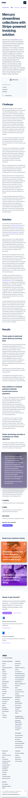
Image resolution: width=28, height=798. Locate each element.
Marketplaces (18, 681)
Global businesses (19, 677)
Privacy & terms (6, 765)
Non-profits (18, 705)
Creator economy (19, 691)
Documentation (19, 735)
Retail (16, 713)
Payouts (4, 703)
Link (3, 695)
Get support (5, 784)
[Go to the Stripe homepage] (4, 655)
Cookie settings (6, 776)
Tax (3, 713)
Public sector (18, 711)
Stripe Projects (19, 745)
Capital (4, 671)
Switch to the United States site (10, 794)
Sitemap (4, 774)
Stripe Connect (18, 227)
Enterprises (18, 663)
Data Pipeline (5, 681)
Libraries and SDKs (19, 743)
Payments (4, 701)
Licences (4, 772)
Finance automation (20, 675)
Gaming (17, 693)
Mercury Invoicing (17, 225)
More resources (6, 778)
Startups (17, 665)
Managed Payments (7, 697)
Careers (17, 755)
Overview (16, 7)
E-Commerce (18, 671)
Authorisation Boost (7, 667)
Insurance (17, 699)
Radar (3, 705)
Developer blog (19, 747)
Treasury (4, 717)
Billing (3, 669)
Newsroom (18, 757)
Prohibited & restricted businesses (5, 768)
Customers (5, 7)
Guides (4, 753)
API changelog (18, 741)
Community (5, 759)
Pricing (4, 663)
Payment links (5, 699)
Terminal (4, 715)
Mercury (17, 39)
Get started (6, 613)
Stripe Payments (13, 232)
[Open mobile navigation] (24, 2)
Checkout (4, 673)
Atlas (3, 665)
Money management (20, 683)
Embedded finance (20, 673)
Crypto (4, 679)
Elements (4, 683)
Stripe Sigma (5, 711)
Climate (4, 675)
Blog (3, 757)
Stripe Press (18, 759)
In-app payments (19, 679)
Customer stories (6, 755)
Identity (4, 689)
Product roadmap (19, 753)
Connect (4, 677)
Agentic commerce (20, 667)
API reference (6, 643)
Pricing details (6, 628)
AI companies (18, 689)
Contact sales (7, 525)
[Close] (25, 791)
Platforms (17, 685)
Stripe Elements (6, 280)
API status (17, 739)
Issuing (4, 693)
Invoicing (4, 691)
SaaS (16, 687)
